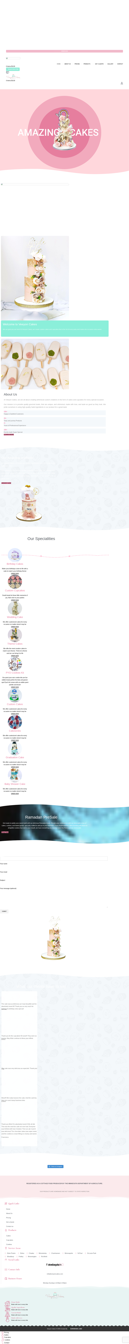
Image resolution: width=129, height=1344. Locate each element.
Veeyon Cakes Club (13, 69)
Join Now (9, 88)
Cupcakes (9, 1240)
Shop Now (55, 55)
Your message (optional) (8, 888)
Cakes (8, 1236)
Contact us (9, 1226)
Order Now (64, 51)
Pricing (8, 1218)
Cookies (9, 1244)
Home (8, 1209)
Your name (3, 864)
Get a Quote (10, 1222)
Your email (3, 872)
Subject (2, 880)
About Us (9, 1213)
